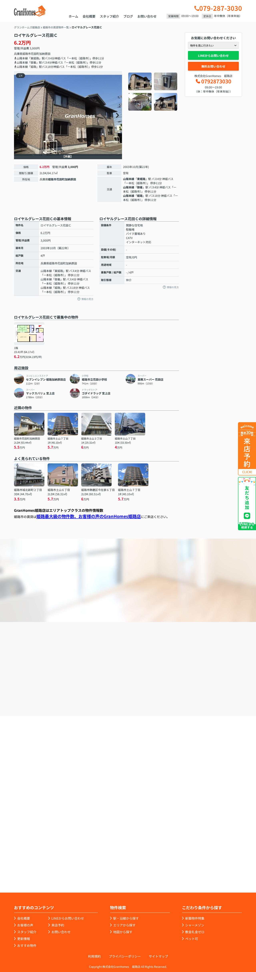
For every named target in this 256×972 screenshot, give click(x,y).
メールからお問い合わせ (197, 693)
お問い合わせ (147, 16)
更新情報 (23, 938)
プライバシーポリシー (125, 956)
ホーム (73, 16)
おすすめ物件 (26, 945)
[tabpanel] (153, 91)
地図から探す (122, 931)
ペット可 (191, 938)
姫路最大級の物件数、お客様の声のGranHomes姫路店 (88, 516)
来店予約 (139, 693)
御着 (140, 187)
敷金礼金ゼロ (194, 931)
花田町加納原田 (40, 54)
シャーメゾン (194, 925)
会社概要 (89, 16)
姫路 (140, 196)
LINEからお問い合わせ (213, 55)
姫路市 (26, 54)
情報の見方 (87, 298)
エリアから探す (124, 925)
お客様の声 (25, 925)
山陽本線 (128, 179)
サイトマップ (158, 956)
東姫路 (141, 179)
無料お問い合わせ (213, 66)
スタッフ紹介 (109, 16)
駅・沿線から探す (126, 918)
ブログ (128, 16)
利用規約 (94, 956)
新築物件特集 (194, 918)
